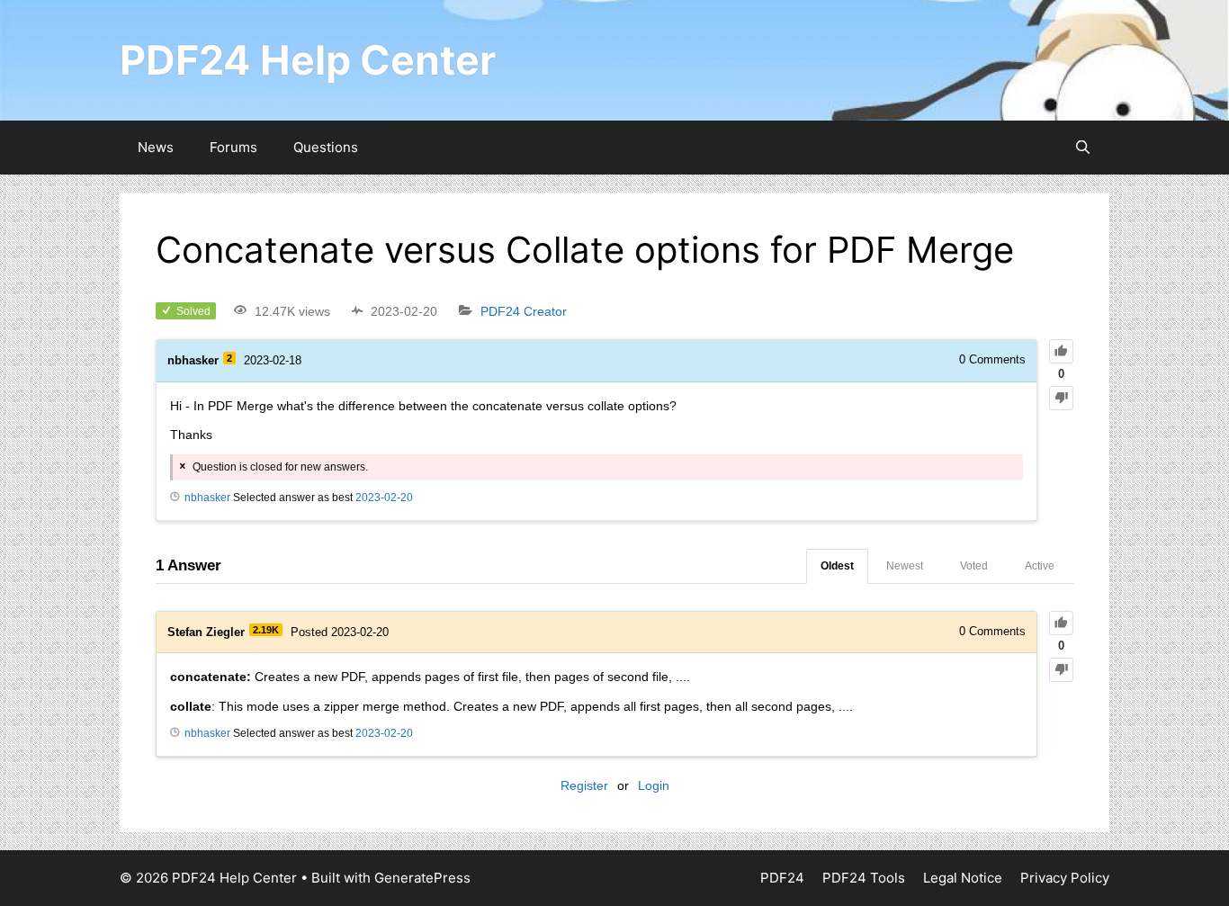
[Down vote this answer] (1061, 670)
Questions (325, 147)
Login (653, 785)
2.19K (266, 629)
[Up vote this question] (1061, 351)
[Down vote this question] (1061, 398)
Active (1039, 566)
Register (584, 785)
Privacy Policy (1064, 877)
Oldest (837, 566)
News (156, 147)
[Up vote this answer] (1061, 623)
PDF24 (782, 877)
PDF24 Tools (863, 877)
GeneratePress (422, 877)
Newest (904, 566)
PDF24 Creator (523, 311)
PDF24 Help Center (308, 60)
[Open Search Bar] (1082, 148)
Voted (974, 566)
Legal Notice (962, 877)
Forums (233, 147)
